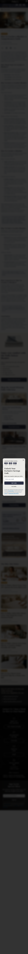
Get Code (14, 483)
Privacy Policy (11, 491)
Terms (5, 493)
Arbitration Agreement (14, 493)
